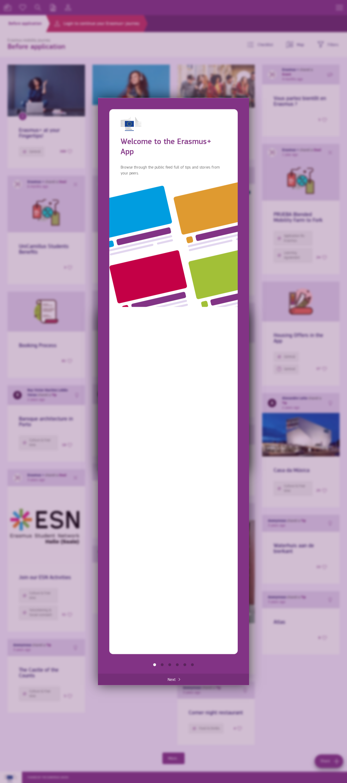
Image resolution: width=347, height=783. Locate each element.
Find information (162, 664)
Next (172, 679)
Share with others (169, 664)
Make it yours (177, 664)
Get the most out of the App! (192, 664)
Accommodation (184, 664)
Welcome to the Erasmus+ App (154, 664)
